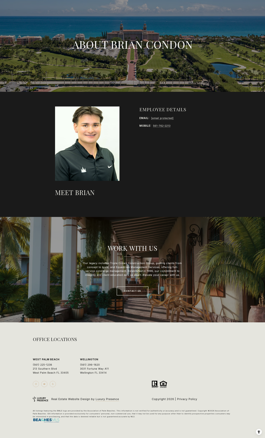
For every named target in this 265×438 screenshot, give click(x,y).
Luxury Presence (107, 399)
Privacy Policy (187, 399)
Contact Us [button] (132, 291)
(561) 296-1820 (90, 364)
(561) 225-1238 (42, 364)
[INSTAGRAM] (36, 384)
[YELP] (53, 384)
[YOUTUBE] (44, 384)
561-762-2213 (162, 125)
